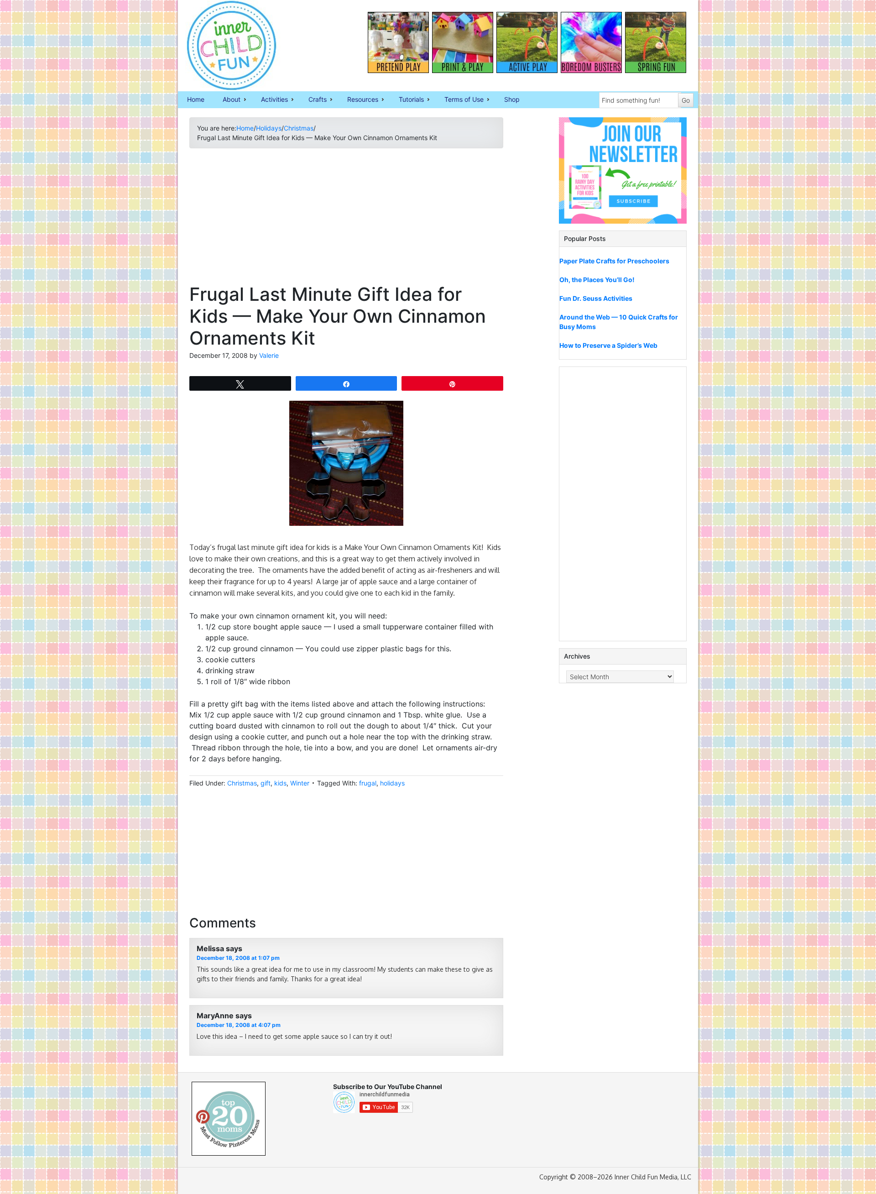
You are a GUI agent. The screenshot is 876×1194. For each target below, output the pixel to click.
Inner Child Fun (223, 45)
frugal (367, 783)
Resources (358, 100)
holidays (392, 783)
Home (195, 99)
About (227, 100)
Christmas (242, 783)
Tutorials (407, 100)
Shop (512, 99)
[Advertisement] (346, 219)
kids (280, 783)
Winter (299, 783)
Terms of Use (459, 100)
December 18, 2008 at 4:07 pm (239, 1024)
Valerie (269, 355)
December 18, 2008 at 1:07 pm (238, 957)
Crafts (313, 100)
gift (266, 783)
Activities (270, 100)
